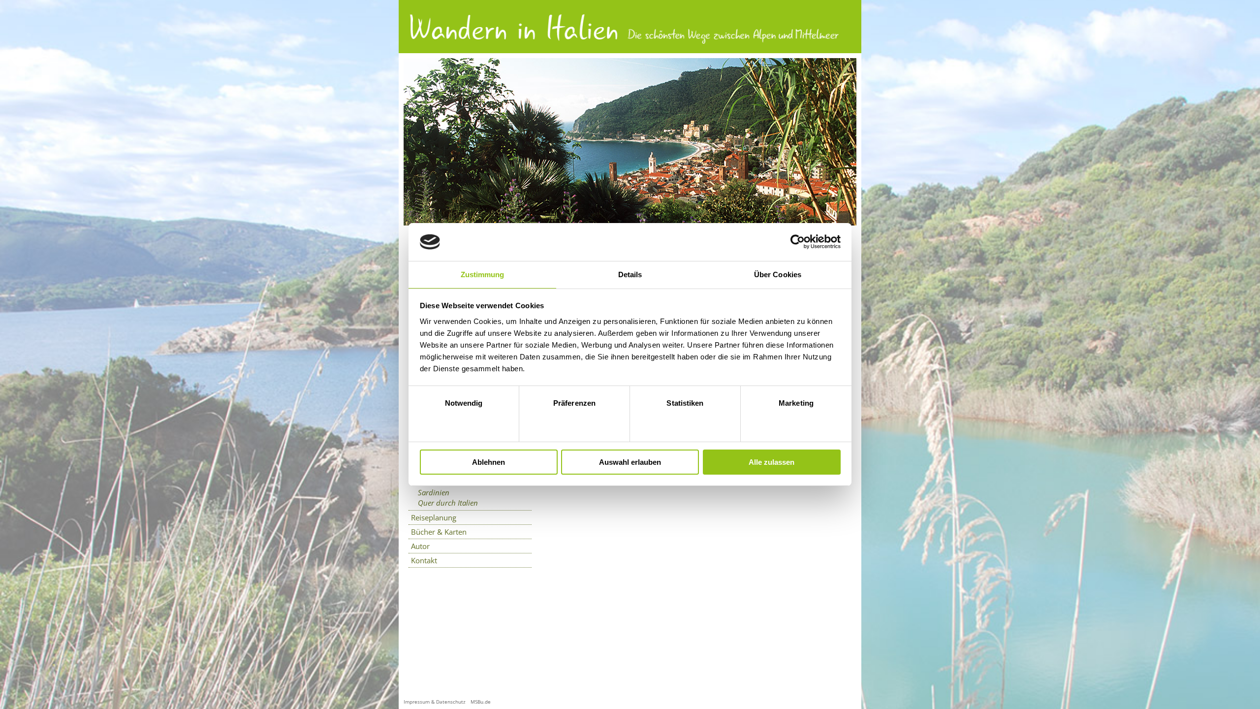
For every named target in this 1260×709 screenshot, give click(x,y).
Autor (420, 546)
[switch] (575, 422)
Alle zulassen (771, 462)
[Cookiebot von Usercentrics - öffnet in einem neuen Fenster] (798, 241)
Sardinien (433, 492)
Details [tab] (630, 274)
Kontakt (424, 560)
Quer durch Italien (448, 503)
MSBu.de (481, 701)
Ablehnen (488, 462)
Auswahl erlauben (630, 462)
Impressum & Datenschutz (435, 701)
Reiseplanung (433, 517)
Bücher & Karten (439, 532)
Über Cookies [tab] (777, 274)
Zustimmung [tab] (482, 274)
